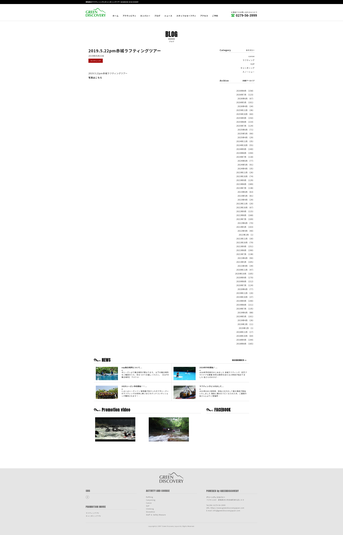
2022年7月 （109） (245, 219)
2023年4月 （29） (246, 199)
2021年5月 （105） (245, 262)
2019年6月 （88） (246, 312)
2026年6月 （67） (246, 98)
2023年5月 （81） (246, 195)
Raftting (149, 497)
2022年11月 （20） (245, 203)
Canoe (149, 503)
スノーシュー (249, 71)
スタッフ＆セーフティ (186, 15)
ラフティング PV (92, 513)
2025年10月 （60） (245, 114)
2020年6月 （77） (246, 289)
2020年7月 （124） (245, 285)
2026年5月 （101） (245, 102)
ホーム (116, 15)
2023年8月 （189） (245, 184)
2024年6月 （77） (246, 160)
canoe (251, 56)
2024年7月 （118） (245, 157)
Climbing (150, 509)
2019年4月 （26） (246, 320)
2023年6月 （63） (246, 192)
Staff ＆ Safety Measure (156, 515)
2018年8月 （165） (245, 343)
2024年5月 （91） (246, 164)
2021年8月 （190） (245, 250)
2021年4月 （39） (246, 265)
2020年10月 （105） (245, 273)
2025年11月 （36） (245, 110)
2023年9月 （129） (245, 180)
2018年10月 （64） (245, 336)
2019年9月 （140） (245, 301)
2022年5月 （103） (245, 227)
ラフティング (249, 60)
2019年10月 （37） (245, 297)
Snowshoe (150, 512)
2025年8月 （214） (245, 121)
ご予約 (215, 15)
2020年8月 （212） (245, 281)
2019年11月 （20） (245, 293)
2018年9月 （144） (245, 339)
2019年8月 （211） (245, 304)
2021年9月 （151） (245, 246)
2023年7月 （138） (245, 188)
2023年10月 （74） (245, 176)
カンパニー (145, 15)
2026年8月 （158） (245, 90)
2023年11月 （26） (245, 172)
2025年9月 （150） (245, 118)
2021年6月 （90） (246, 258)
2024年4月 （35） (246, 168)
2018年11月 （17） (245, 332)
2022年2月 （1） (247, 234)
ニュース (168, 15)
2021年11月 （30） (245, 238)
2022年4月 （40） (246, 230)
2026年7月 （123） (245, 94)
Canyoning (150, 500)
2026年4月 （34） (246, 106)
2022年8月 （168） (245, 215)
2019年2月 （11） (246, 324)
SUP (253, 64)
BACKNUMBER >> (239, 360)
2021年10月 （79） (245, 242)
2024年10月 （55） (245, 145)
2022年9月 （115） (245, 211)
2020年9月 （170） (245, 277)
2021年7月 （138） (245, 254)
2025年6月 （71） (246, 129)
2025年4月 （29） (246, 137)
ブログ (157, 15)
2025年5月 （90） (246, 133)
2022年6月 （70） (246, 223)
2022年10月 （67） (245, 207)
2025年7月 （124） (245, 125)
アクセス (204, 15)
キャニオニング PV (93, 516)
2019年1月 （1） (247, 328)
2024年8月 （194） (245, 153)
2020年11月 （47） (245, 269)
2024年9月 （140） (245, 149)
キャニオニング (248, 68)
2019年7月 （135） (245, 308)
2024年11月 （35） (245, 141)
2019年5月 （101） (245, 316)
